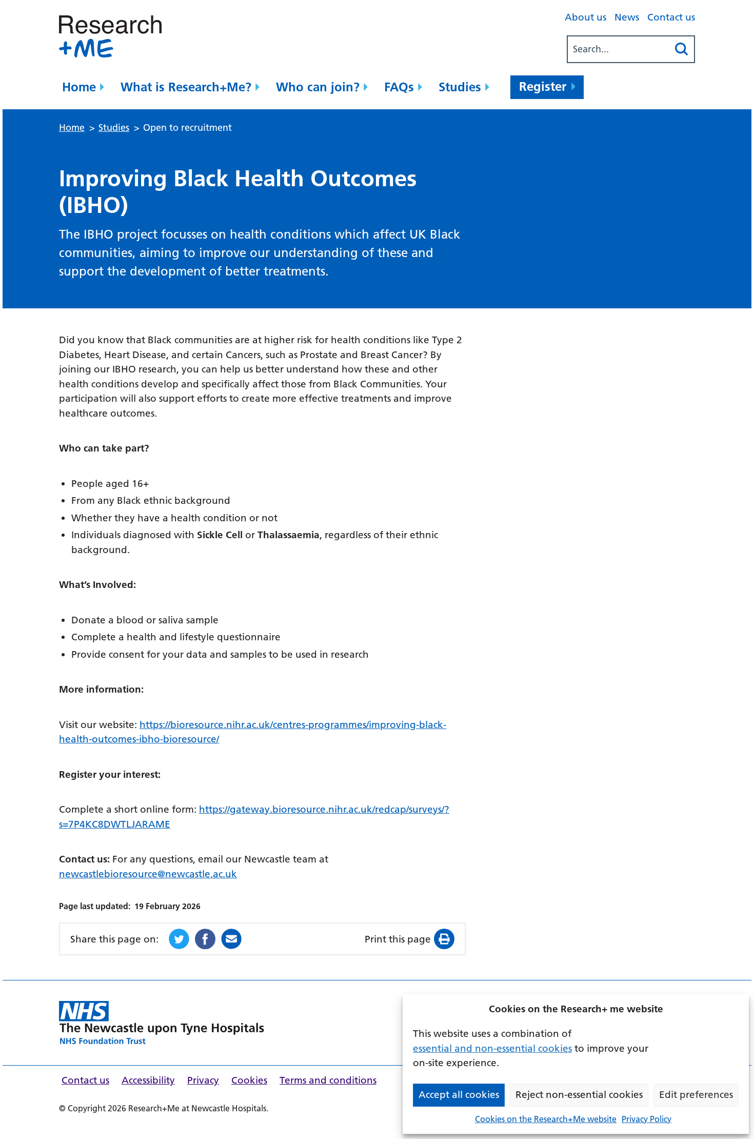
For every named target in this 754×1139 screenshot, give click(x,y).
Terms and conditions (328, 1080)
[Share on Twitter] (179, 939)
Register (542, 86)
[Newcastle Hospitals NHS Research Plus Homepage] (110, 36)
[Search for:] (618, 49)
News (626, 17)
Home (79, 87)
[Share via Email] (231, 939)
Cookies (249, 1080)
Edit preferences (696, 1095)
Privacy (203, 1080)
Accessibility (148, 1080)
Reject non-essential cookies (579, 1095)
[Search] (681, 49)
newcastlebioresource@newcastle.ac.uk (148, 874)
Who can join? (318, 87)
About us (585, 17)
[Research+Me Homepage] (161, 1023)
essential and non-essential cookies (492, 1048)
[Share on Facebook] (205, 939)
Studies (460, 87)
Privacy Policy (646, 1119)
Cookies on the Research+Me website (546, 1119)
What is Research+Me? (186, 87)
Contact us (671, 17)
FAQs (399, 87)
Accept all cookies (459, 1095)
